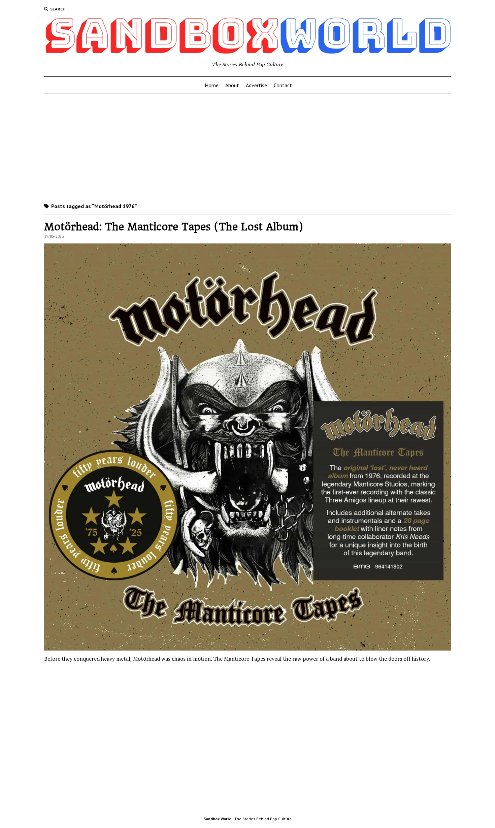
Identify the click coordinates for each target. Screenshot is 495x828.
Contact (283, 85)
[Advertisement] (247, 147)
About (232, 85)
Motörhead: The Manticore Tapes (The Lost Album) (173, 227)
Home (212, 85)
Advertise (256, 85)
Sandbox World (217, 818)
